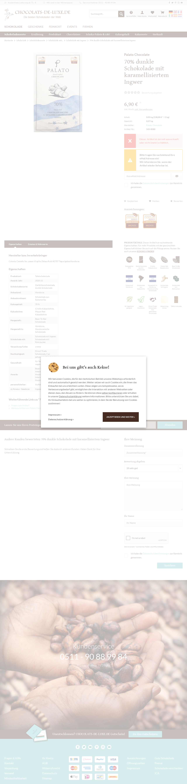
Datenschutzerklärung (70, 396)
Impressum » (55, 414)
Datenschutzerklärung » (61, 419)
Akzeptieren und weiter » (121, 417)
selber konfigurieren (112, 392)
